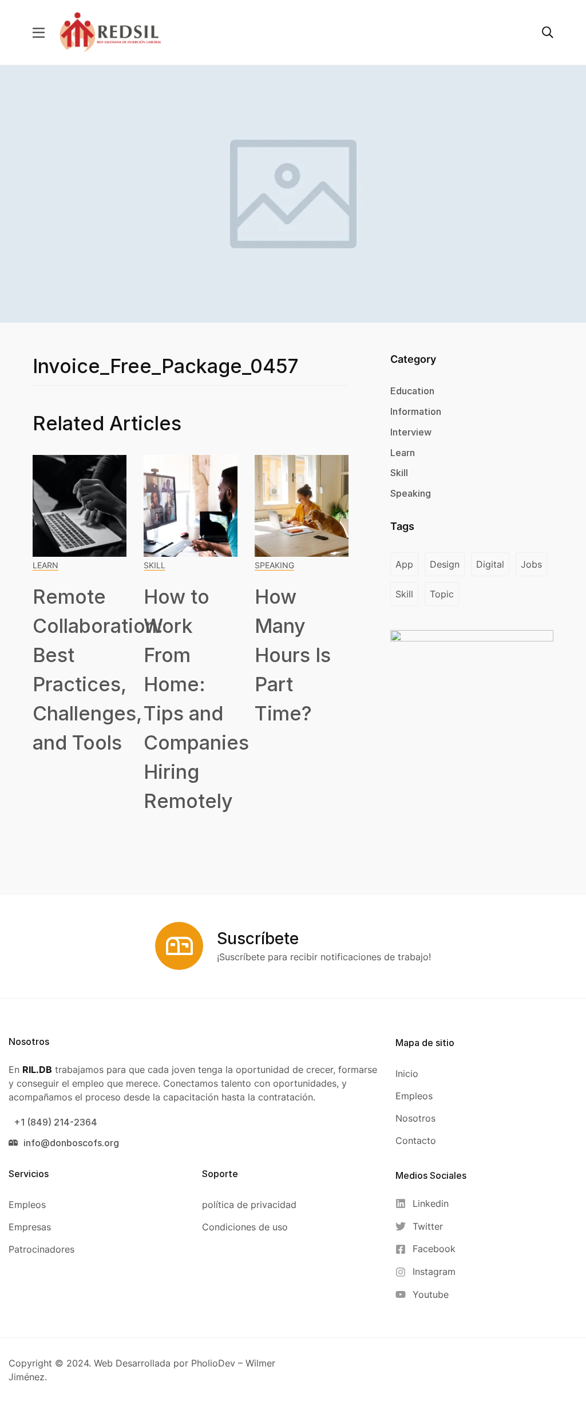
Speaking (274, 565)
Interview (410, 432)
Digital (490, 564)
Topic (442, 594)
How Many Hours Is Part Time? (293, 655)
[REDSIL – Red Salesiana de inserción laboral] (110, 31)
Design (445, 564)
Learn (45, 565)
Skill (154, 565)
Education (412, 391)
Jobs (531, 564)
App (404, 564)
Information (415, 411)
